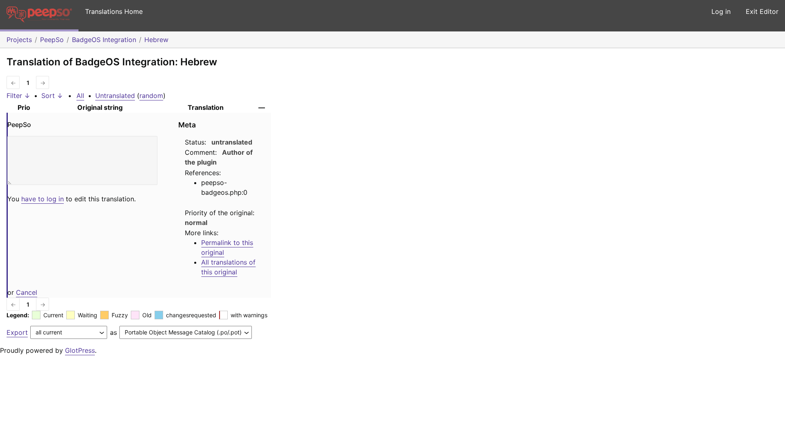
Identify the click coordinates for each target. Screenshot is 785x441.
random (151, 95)
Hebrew (156, 40)
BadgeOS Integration (104, 40)
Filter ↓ (18, 95)
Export (17, 332)
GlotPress (80, 350)
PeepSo (52, 40)
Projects (19, 40)
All (80, 95)
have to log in (42, 199)
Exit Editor (762, 11)
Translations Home (114, 11)
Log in (721, 11)
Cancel (26, 292)
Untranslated (115, 95)
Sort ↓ (52, 95)
